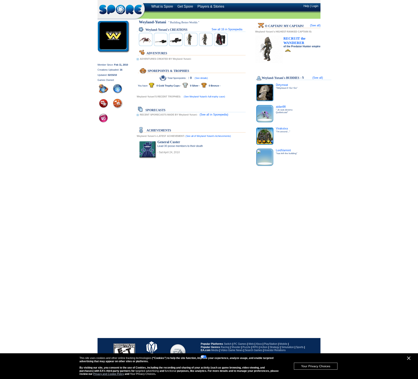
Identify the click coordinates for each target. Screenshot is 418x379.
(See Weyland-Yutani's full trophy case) (204, 96)
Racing (225, 347)
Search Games (253, 350)
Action (264, 347)
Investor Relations (275, 350)
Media (215, 350)
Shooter (236, 347)
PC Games (240, 343)
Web (251, 343)
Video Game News (232, 350)
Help (306, 6)
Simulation (287, 347)
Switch (228, 343)
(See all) (315, 25)
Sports (299, 347)
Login (315, 6)
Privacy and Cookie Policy (108, 374)
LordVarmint (283, 150)
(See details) (201, 78)
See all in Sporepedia (227, 29)
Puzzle (247, 347)
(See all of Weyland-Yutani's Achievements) (208, 136)
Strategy (274, 347)
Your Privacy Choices (315, 366)
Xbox (259, 343)
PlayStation (270, 343)
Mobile (283, 343)
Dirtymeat (282, 85)
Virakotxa (282, 128)
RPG (255, 347)
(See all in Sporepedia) (214, 114)
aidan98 (281, 106)
